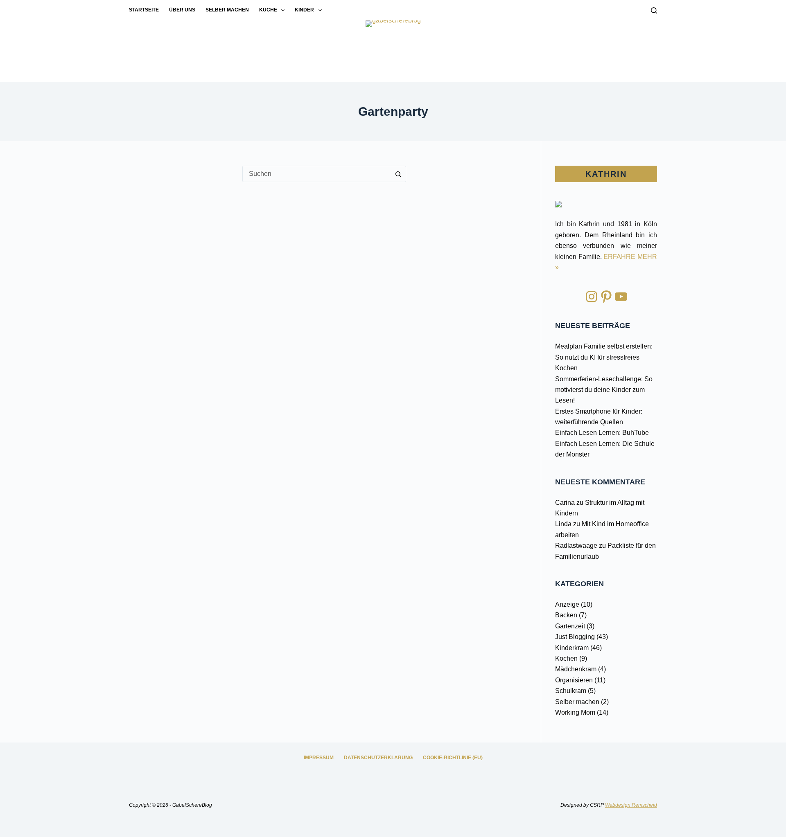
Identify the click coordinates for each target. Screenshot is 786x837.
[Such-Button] (398, 174)
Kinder (304, 10)
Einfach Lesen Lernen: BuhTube (602, 432)
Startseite (144, 10)
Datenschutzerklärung (378, 757)
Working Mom (575, 712)
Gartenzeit (570, 626)
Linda (563, 523)
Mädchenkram (575, 669)
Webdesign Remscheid (631, 805)
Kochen (566, 658)
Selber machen (227, 10)
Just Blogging (575, 636)
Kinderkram (572, 647)
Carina (565, 502)
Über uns (182, 10)
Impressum (319, 757)
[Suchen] (654, 10)
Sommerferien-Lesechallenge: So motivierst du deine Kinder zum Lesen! (604, 390)
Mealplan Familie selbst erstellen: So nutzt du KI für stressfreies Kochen (604, 357)
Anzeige (567, 604)
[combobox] (316, 174)
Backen (566, 615)
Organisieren (574, 680)
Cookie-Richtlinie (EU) (453, 757)
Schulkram (570, 690)
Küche (268, 10)
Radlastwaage (576, 545)
